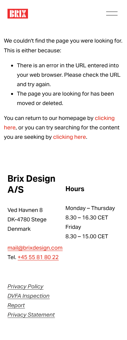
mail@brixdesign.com (35, 247)
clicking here (69, 136)
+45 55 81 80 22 (38, 257)
